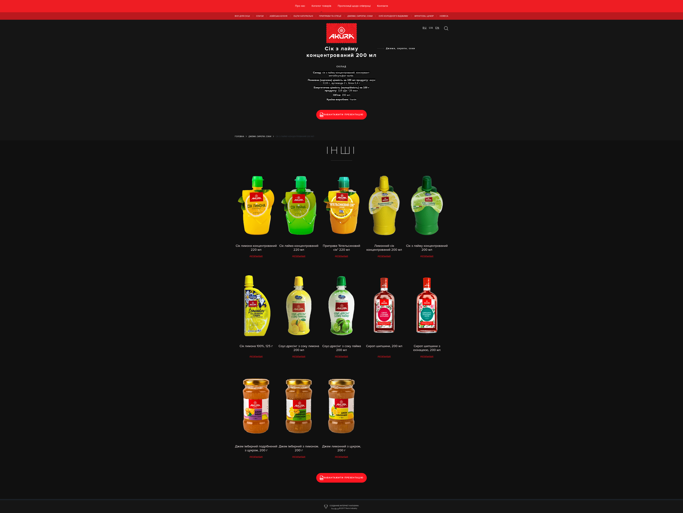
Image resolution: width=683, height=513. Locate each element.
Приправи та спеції (330, 16)
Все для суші (242, 16)
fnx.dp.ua (335, 508)
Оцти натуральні (303, 16)
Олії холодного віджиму (393, 16)
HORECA (444, 16)
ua (431, 27)
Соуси (260, 16)
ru (425, 27)
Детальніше (256, 255)
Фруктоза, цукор (424, 16)
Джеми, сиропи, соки (360, 16)
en (437, 27)
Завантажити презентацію (343, 114)
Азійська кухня (278, 16)
